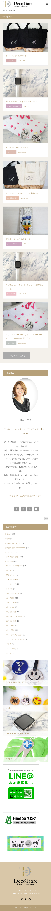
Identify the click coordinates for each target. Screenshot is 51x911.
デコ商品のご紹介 (12, 557)
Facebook (25, 899)
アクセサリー (11, 575)
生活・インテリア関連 (14, 616)
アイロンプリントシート (15, 639)
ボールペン (10, 607)
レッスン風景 (10, 649)
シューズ (9, 589)
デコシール (10, 626)
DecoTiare (19, 908)
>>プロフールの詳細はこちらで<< (25, 496)
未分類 (7, 539)
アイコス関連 (11, 603)
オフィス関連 (11, 612)
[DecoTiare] (18, 4)
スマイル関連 (11, 621)
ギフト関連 (10, 630)
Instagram (29, 899)
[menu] (47, 4)
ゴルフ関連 (10, 598)
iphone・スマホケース (14, 566)
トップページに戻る (16, 356)
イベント (8, 653)
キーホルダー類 (12, 580)
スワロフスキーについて (14, 543)
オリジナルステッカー (14, 635)
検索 (46, 518)
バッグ (8, 570)
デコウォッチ (11, 584)
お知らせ (8, 534)
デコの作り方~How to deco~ (15, 548)
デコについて (10, 552)
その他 (8, 644)
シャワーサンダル (12, 593)
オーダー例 (9, 561)
